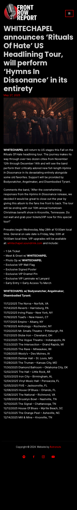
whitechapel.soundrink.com (24, 243)
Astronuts (55, 447)
